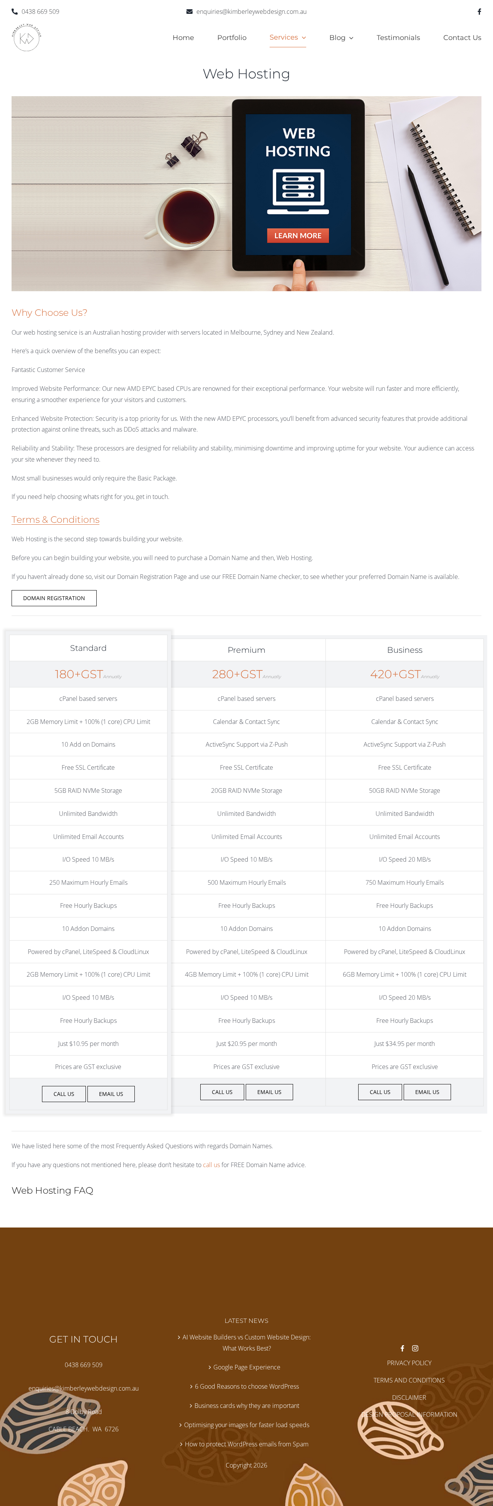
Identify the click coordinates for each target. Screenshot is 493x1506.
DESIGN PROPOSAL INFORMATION (409, 1414)
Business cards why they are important (247, 1405)
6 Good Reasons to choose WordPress (247, 1386)
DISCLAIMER (409, 1397)
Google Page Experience (246, 1367)
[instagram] (415, 1348)
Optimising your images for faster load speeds (246, 1425)
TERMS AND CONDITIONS (409, 1380)
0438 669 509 (40, 11)
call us (211, 1165)
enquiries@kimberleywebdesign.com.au (251, 11)
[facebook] (479, 11)
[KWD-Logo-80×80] (27, 26)
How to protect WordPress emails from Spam (247, 1444)
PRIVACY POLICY (409, 1363)
